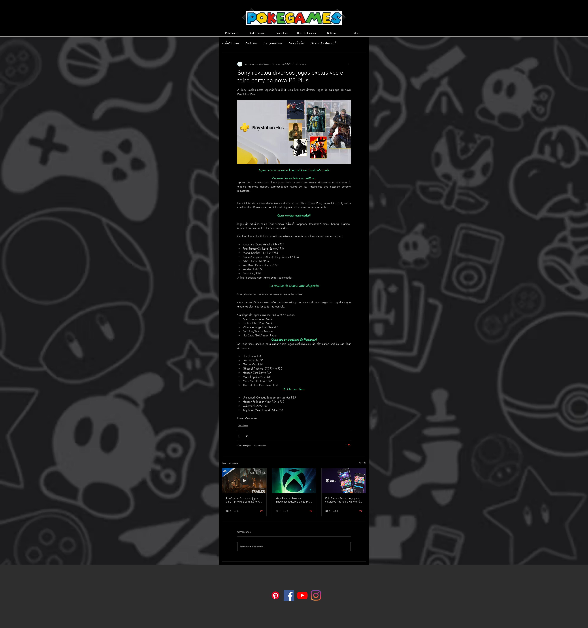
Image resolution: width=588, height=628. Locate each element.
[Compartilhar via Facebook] (238, 435)
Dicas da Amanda (323, 43)
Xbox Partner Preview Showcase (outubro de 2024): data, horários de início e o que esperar (293, 500)
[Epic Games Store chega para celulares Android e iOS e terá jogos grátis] (344, 480)
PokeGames (230, 43)
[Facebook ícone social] (289, 595)
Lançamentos (272, 43)
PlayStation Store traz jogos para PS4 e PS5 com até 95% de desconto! (243, 500)
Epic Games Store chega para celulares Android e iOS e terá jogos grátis (342, 500)
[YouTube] (302, 595)
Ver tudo (362, 462)
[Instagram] (316, 595)
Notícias (251, 43)
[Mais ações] (349, 64)
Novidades (296, 43)
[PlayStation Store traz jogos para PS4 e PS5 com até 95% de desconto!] (244, 480)
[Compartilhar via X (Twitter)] (246, 435)
